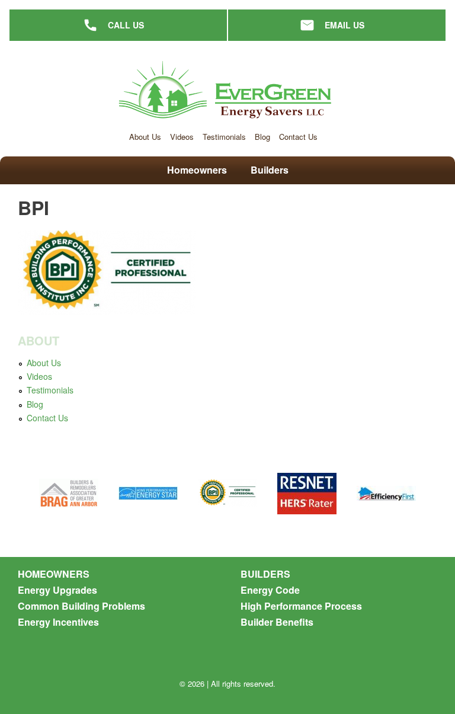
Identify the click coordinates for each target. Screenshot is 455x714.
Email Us (344, 25)
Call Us (126, 25)
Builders (270, 170)
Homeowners (197, 170)
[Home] (227, 91)
